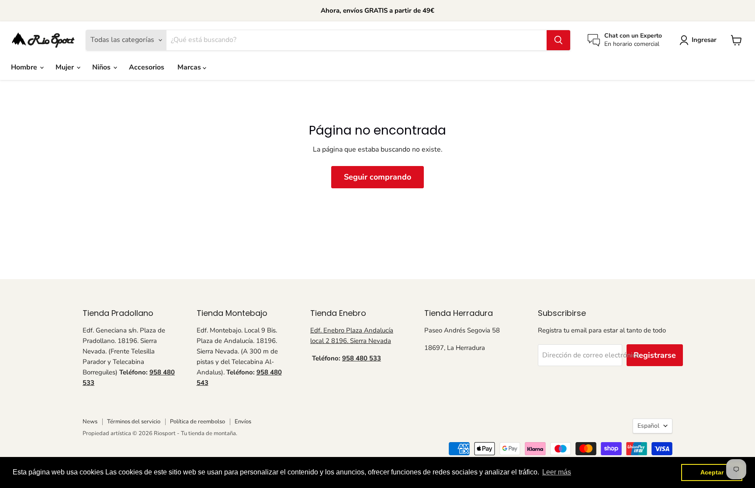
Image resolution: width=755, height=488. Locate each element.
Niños (102, 67)
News (90, 422)
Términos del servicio (133, 422)
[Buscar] (558, 40)
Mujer (65, 67)
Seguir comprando (377, 177)
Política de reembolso (197, 422)
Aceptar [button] (712, 472)
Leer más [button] (556, 472)
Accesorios (146, 67)
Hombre (25, 67)
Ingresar (704, 39)
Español (648, 426)
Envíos (243, 422)
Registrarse (655, 355)
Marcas (190, 67)
